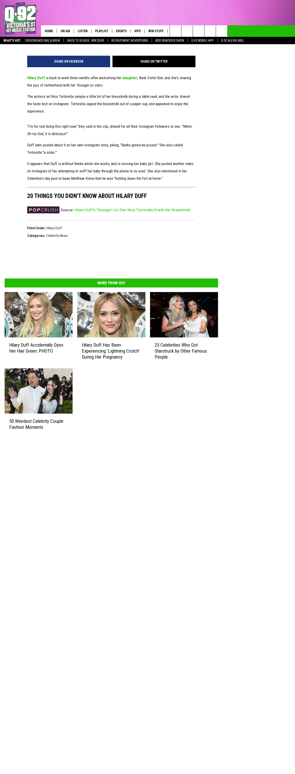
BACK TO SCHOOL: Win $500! (85, 40)
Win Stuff (156, 31)
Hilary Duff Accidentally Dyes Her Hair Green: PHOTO (36, 348)
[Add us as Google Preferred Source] (187, 31)
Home (49, 31)
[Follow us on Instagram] (210, 31)
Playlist (101, 31)
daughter (129, 77)
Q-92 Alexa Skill (232, 40)
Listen (83, 31)
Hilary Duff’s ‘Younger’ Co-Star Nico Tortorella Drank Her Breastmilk (132, 210)
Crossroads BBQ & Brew (42, 40)
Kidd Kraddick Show (169, 40)
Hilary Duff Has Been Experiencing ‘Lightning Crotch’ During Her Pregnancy (111, 351)
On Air (65, 31)
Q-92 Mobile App (202, 40)
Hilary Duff (36, 77)
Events (121, 31)
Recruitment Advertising (129, 40)
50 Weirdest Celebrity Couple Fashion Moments (36, 424)
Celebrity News (57, 236)
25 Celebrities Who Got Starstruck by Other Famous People (181, 351)
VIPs (137, 31)
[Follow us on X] (221, 31)
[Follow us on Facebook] (198, 31)
